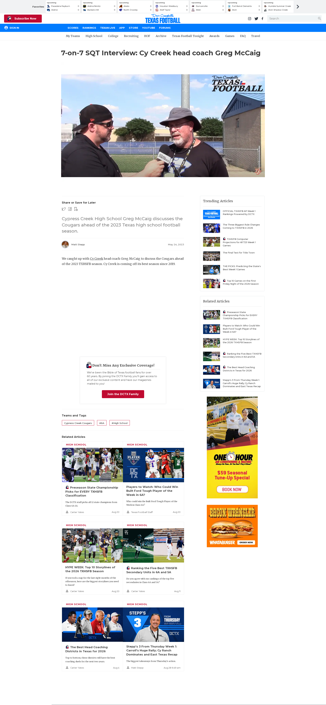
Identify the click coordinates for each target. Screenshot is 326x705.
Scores (73, 27)
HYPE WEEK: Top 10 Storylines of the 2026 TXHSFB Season (241, 341)
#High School (120, 423)
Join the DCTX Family (123, 394)
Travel (255, 36)
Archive (161, 36)
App (122, 27)
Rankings (89, 27)
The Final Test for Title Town (239, 252)
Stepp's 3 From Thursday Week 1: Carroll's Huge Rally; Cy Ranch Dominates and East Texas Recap (151, 650)
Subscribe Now (25, 18)
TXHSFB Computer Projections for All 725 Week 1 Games (239, 242)
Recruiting (131, 36)
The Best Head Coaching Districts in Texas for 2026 (239, 369)
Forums (165, 27)
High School (94, 36)
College (113, 36)
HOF (147, 36)
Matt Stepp (78, 244)
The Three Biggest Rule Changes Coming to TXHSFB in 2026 (241, 226)
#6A (101, 423)
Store (133, 27)
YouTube (148, 27)
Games (229, 36)
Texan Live (107, 27)
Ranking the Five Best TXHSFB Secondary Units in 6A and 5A (242, 355)
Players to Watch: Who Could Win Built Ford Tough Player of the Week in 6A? (152, 491)
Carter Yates (77, 512)
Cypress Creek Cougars (78, 423)
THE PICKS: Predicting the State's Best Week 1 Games (242, 268)
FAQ (243, 36)
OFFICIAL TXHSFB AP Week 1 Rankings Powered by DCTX (239, 213)
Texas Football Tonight (188, 36)
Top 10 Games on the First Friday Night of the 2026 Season (241, 282)
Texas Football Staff (142, 512)
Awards (214, 36)
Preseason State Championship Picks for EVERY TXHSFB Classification (91, 491)
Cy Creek (96, 259)
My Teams (73, 36)
